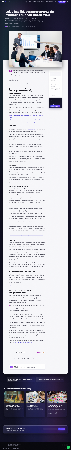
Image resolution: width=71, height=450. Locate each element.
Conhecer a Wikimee (55, 106)
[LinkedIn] (17, 352)
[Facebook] (24, 352)
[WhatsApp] (22, 352)
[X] (19, 352)
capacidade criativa (32, 129)
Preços (33, 445)
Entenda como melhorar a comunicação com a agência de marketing (25, 119)
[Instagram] (64, 445)
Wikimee (16, 366)
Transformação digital (40, 1)
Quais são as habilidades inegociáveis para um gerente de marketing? (55, 73)
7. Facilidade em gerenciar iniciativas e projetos (55, 89)
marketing (28, 142)
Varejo (44, 352)
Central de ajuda (45, 445)
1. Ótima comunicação (55, 76)
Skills (28, 358)
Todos (55, 1)
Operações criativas (49, 1)
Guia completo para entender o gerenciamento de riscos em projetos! (25, 285)
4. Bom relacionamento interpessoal (55, 82)
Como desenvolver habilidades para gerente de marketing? (55, 92)
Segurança (55, 445)
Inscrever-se (61, 428)
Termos (50, 445)
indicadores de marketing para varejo (23, 342)
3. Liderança (53, 80)
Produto (29, 445)
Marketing (34, 1)
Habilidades (23, 358)
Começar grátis (62, 1)
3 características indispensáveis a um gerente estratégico (23, 122)
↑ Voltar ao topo (54, 95)
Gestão (29, 1)
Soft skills (32, 358)
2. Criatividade (53, 78)
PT (67, 1)
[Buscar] (26, 2)
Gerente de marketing (16, 358)
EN (65, 448)
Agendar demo (38, 445)
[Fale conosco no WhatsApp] (68, 447)
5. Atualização (53, 84)
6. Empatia (53, 86)
